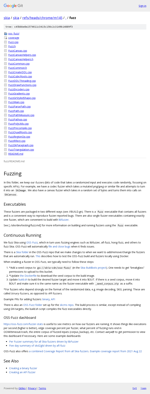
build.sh (22, 279)
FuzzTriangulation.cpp (21, 149)
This (37, 256)
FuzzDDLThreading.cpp (22, 80)
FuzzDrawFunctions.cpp (22, 85)
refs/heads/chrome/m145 (42, 18)
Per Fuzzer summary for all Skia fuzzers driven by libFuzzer (43, 341)
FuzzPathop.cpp (17, 119)
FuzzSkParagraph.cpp (20, 145)
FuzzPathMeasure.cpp (21, 115)
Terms (42, 388)
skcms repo (67, 305)
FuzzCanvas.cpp (17, 50)
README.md (15, 153)
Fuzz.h (12, 46)
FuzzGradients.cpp (19, 93)
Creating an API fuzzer (22, 372)
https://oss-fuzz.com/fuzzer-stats (23, 324)
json (143, 388)
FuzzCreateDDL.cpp (20, 72)
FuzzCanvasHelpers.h (20, 59)
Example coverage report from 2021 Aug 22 (116, 351)
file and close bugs (59, 246)
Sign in (142, 5)
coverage (13, 37)
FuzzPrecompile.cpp (20, 128)
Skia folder (22, 252)
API (53, 299)
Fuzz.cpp (13, 42)
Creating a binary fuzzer (23, 368)
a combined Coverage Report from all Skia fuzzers (59, 351)
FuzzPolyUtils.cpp (18, 123)
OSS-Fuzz (32, 242)
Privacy (32, 388)
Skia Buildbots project (93, 267)
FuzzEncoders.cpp (18, 89)
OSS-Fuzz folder (32, 305)
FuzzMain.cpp (16, 102)
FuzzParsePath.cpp (19, 106)
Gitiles (22, 388)
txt (134, 388)
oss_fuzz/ (13, 33)
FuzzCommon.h (17, 68)
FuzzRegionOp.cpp (19, 136)
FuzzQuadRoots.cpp (20, 132)
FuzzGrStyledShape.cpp (22, 98)
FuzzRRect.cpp (16, 141)
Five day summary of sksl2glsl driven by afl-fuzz (37, 345)
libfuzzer (64, 219)
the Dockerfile (28, 275)
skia (7, 18)
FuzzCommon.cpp (19, 63)
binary (46, 299)
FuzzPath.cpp (16, 111)
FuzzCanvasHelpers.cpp (22, 55)
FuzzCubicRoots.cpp (20, 76)
